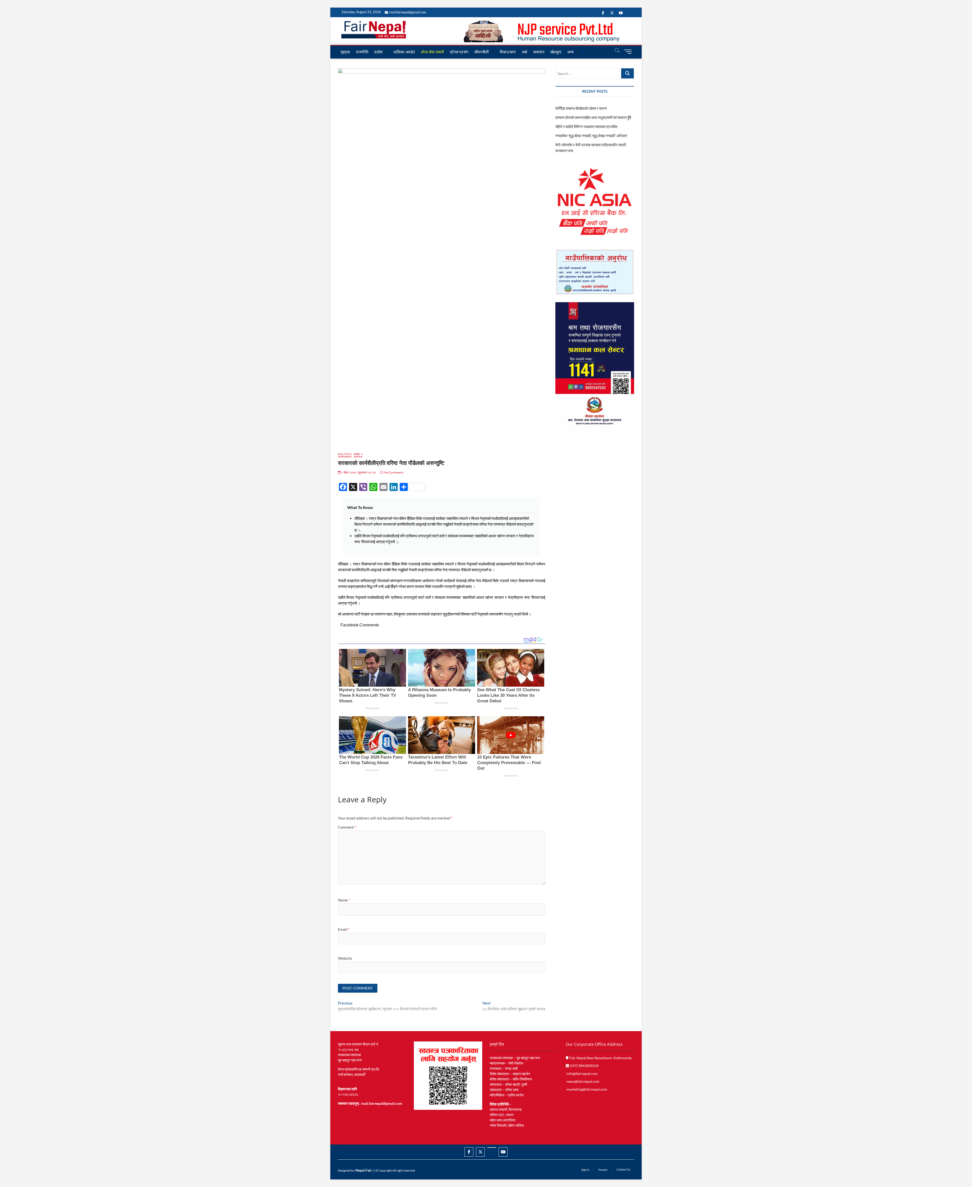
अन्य (570, 51)
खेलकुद (555, 51)
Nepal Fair (363, 1170)
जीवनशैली (481, 51)
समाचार (538, 51)
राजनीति (362, 51)
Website (345, 958)
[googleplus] (491, 1147)
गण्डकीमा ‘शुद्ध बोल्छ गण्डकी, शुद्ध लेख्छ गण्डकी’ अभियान (591, 135)
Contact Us (623, 1169)
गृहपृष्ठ (345, 51)
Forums (603, 1169)
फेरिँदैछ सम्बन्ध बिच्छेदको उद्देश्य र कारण (581, 108)
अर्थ (524, 51)
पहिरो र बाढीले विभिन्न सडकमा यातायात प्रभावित (586, 126)
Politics (345, 454)
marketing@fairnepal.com (586, 1089)
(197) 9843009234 (584, 1065)
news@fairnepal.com (582, 1081)
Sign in (585, 1169)
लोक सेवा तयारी (432, 51)
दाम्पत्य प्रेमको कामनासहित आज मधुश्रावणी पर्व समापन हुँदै (593, 117)
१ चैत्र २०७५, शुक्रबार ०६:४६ (358, 472)
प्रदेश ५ (358, 454)
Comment (347, 827)
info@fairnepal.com (582, 1073)
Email (344, 929)
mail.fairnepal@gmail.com (407, 12)
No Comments (393, 472)
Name (344, 900)
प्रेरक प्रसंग (459, 51)
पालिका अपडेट (404, 51)
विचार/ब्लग (508, 51)
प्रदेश (378, 51)
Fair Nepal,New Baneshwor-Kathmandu (600, 1058)
